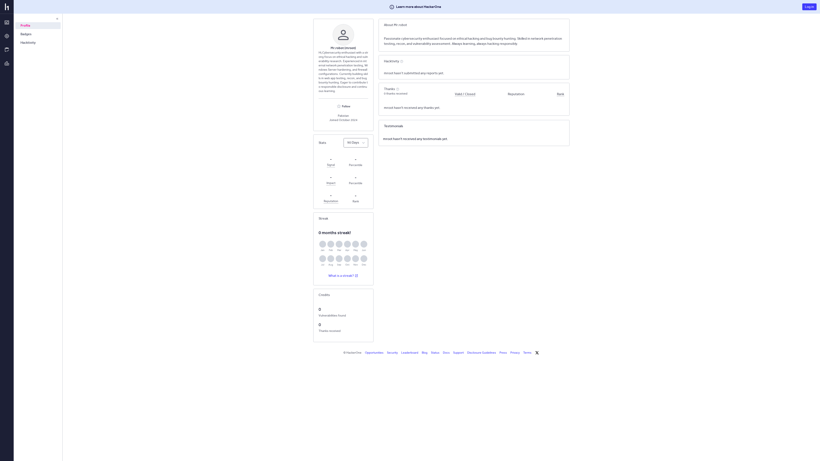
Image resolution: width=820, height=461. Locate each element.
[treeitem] (38, 25)
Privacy (515, 353)
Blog (425, 353)
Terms (527, 353)
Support (458, 353)
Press (503, 353)
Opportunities (374, 353)
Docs (446, 353)
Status (435, 353)
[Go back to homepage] (6, 6)
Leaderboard (409, 353)
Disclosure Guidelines (481, 353)
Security (392, 353)
